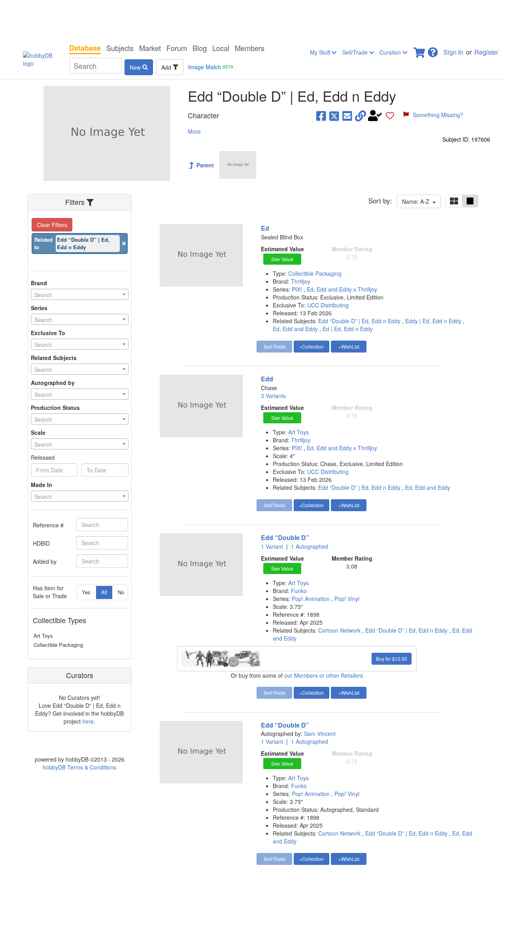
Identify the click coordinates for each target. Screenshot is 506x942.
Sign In (453, 52)
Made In (41, 485)
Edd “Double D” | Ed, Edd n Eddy (359, 321)
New (136, 67)
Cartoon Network (339, 630)
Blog (200, 48)
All (104, 592)
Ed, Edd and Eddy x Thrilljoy (342, 289)
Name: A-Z (417, 201)
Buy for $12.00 (391, 658)
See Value (282, 259)
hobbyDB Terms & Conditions (79, 767)
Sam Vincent (320, 733)
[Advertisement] (253, 20)
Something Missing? (438, 115)
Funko (299, 591)
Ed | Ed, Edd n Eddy (348, 329)
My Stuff (321, 52)
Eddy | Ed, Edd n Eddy (433, 321)
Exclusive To (48, 333)
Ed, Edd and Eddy (295, 329)
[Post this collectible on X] (334, 115)
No (121, 592)
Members (249, 48)
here (88, 721)
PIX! (298, 289)
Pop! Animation (311, 599)
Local (220, 48)
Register (486, 52)
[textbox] (79, 294)
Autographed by (53, 383)
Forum (176, 48)
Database (85, 48)
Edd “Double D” (285, 537)
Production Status (55, 407)
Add (167, 67)
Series (39, 308)
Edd (267, 378)
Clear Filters (52, 225)
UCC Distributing (328, 305)
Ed (265, 228)
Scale (38, 432)
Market (150, 48)
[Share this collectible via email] (347, 115)
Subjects (120, 48)
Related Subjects (54, 358)
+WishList (348, 346)
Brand (39, 283)
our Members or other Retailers (323, 675)
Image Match (210, 67)
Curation (391, 52)
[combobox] (79, 294)
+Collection (311, 346)
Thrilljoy (300, 281)
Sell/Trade (355, 52)
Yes (86, 592)
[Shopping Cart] (420, 50)
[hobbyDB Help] (433, 50)
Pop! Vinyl (346, 599)
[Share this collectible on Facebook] (321, 115)
